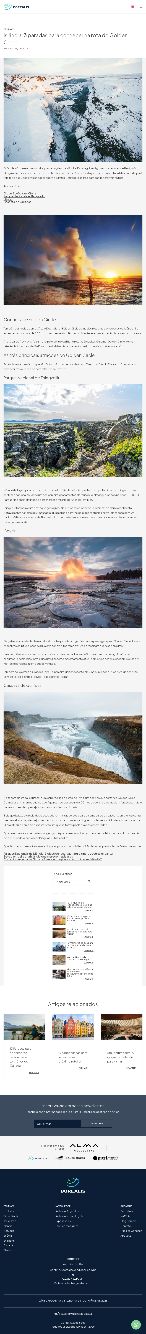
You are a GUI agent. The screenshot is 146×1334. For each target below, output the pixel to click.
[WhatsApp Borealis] (136, 1325)
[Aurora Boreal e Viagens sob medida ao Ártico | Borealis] (16, 6)
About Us (126, 1235)
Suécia (8, 1235)
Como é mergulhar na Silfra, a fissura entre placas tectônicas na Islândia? (53, 859)
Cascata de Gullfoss (17, 202)
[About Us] (132, 6)
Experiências (63, 1221)
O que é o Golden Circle (20, 193)
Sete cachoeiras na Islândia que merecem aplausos (38, 856)
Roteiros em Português (69, 1216)
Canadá (8, 1245)
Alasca (7, 1250)
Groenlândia (11, 1216)
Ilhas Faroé (10, 1221)
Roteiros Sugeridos (67, 1211)
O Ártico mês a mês (67, 1226)
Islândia (8, 1226)
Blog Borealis (128, 1221)
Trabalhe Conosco (131, 1230)
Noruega (9, 1230)
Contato (126, 1226)
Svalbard (9, 1240)
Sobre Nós (127, 1211)
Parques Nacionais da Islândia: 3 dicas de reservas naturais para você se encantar (58, 853)
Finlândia (9, 1211)
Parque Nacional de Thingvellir (24, 196)
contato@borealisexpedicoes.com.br (73, 1269)
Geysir (8, 199)
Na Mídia (125, 1216)
